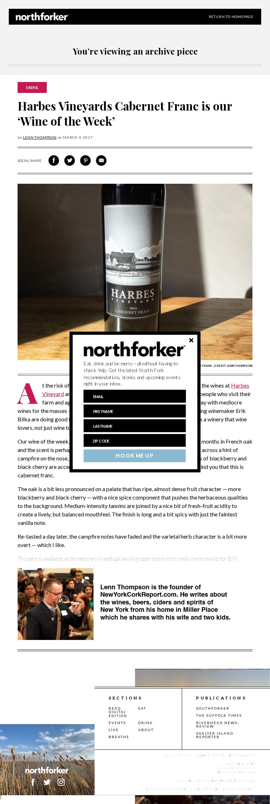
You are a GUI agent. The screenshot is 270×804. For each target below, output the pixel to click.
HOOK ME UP (134, 456)
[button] (135, 373)
